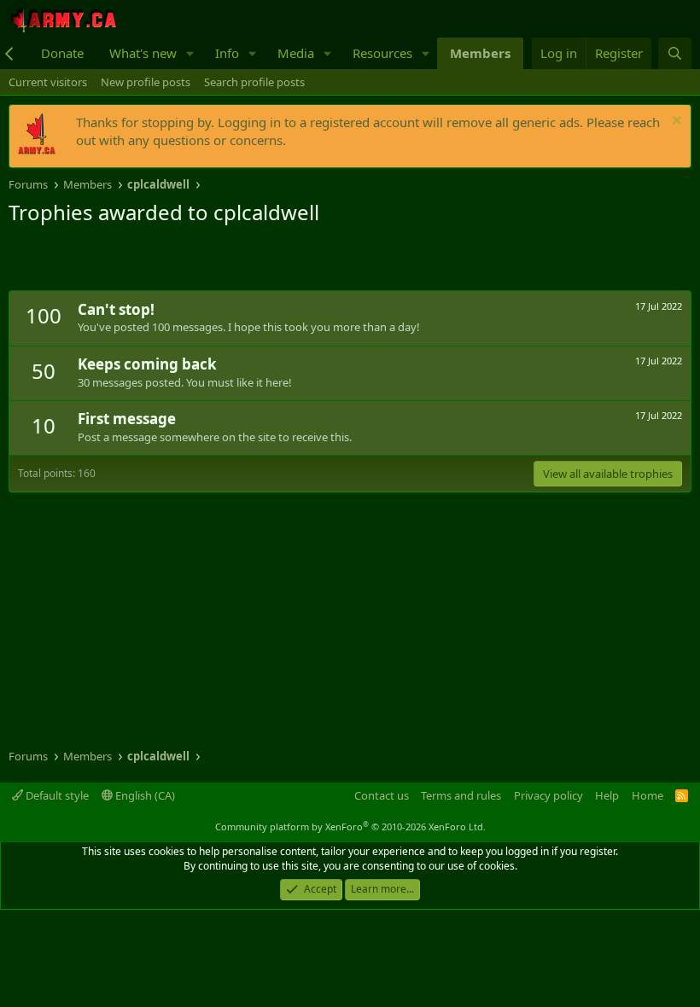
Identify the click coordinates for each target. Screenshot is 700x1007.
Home (647, 795)
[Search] (674, 53)
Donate (62, 52)
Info (227, 52)
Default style (56, 795)
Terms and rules (461, 795)
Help (607, 795)
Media (295, 52)
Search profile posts (254, 82)
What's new (143, 52)
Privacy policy (548, 795)
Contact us (381, 795)
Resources (382, 52)
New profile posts (145, 82)
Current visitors (48, 82)
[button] (190, 53)
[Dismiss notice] (675, 122)
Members (480, 52)
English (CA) (144, 795)
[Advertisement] (208, 260)
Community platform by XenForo (350, 826)
